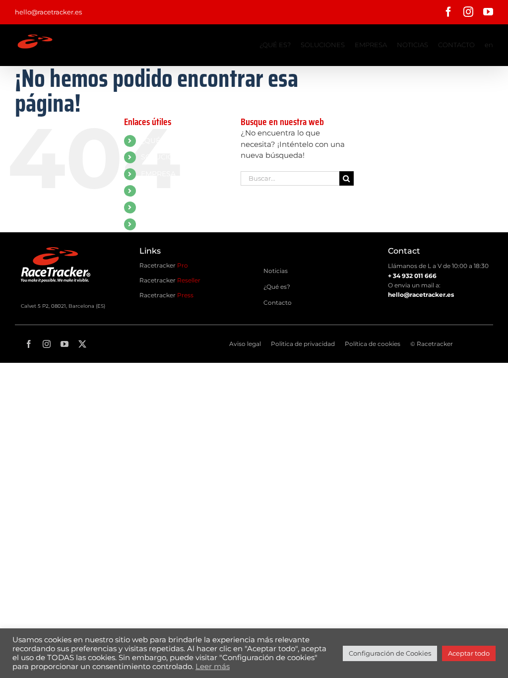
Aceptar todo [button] (469, 653)
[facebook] (29, 344)
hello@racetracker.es (48, 12)
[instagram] (47, 344)
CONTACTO (161, 207)
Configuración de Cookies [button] (390, 653)
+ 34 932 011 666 (412, 275)
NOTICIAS (158, 190)
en (145, 223)
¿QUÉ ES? (158, 140)
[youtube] (64, 344)
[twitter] (82, 344)
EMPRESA (158, 173)
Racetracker (163, 265)
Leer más (212, 666)
